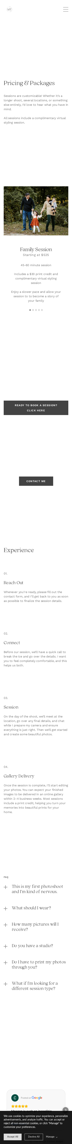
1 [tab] (30, 310)
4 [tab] (39, 310)
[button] (6, 1110)
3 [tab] (36, 310)
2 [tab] (33, 310)
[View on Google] (15, 1098)
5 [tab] (42, 310)
